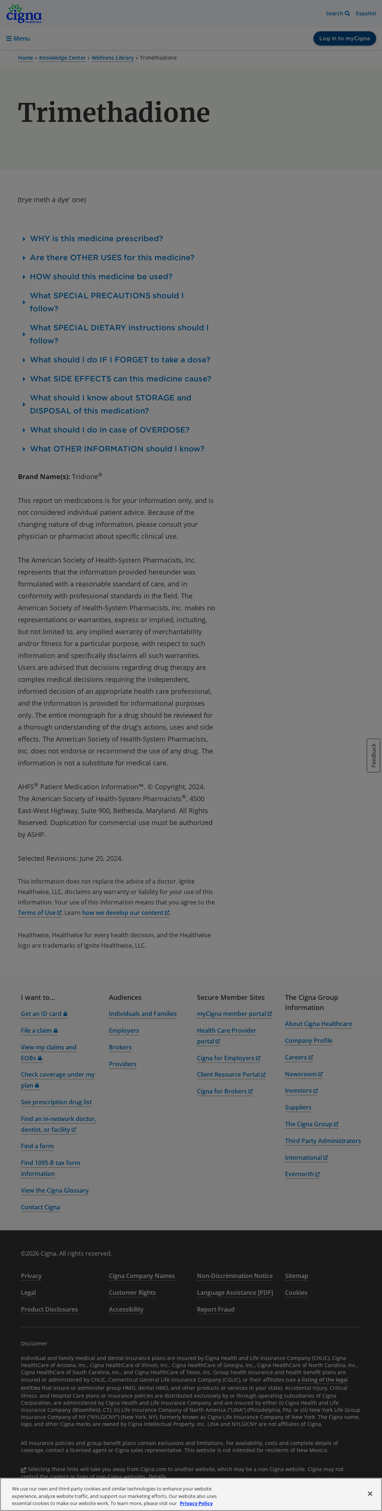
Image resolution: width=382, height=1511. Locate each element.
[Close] (370, 1493)
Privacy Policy (196, 1503)
